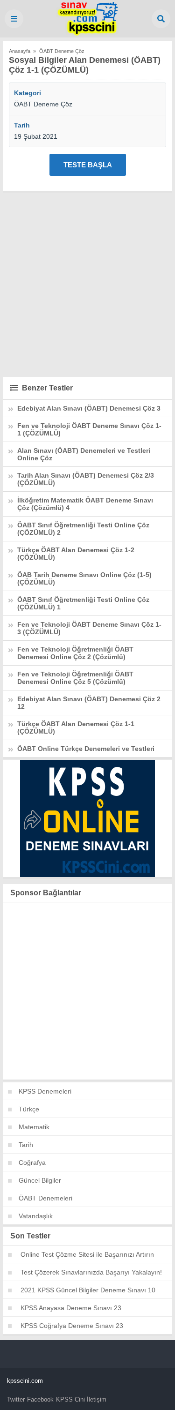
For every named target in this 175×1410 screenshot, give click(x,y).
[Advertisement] (87, 283)
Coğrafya (32, 1162)
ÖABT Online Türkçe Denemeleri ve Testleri (85, 748)
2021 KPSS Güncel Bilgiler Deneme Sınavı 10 (88, 1290)
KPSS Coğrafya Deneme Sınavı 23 (72, 1325)
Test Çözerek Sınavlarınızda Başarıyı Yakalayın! (91, 1272)
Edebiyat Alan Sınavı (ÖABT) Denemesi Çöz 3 (89, 408)
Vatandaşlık (36, 1216)
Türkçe (29, 1109)
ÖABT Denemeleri (45, 1198)
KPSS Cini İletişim (81, 1399)
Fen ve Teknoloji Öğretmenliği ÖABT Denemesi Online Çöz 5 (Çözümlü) (75, 677)
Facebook (40, 1399)
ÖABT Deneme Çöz (43, 104)
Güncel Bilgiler (40, 1180)
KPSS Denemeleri (45, 1091)
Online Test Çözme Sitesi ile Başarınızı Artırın (87, 1254)
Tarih (22, 125)
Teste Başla (87, 165)
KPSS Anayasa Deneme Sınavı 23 (71, 1308)
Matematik (34, 1127)
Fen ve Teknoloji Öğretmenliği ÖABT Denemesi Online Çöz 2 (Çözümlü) (75, 652)
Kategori (27, 93)
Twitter (16, 1399)
